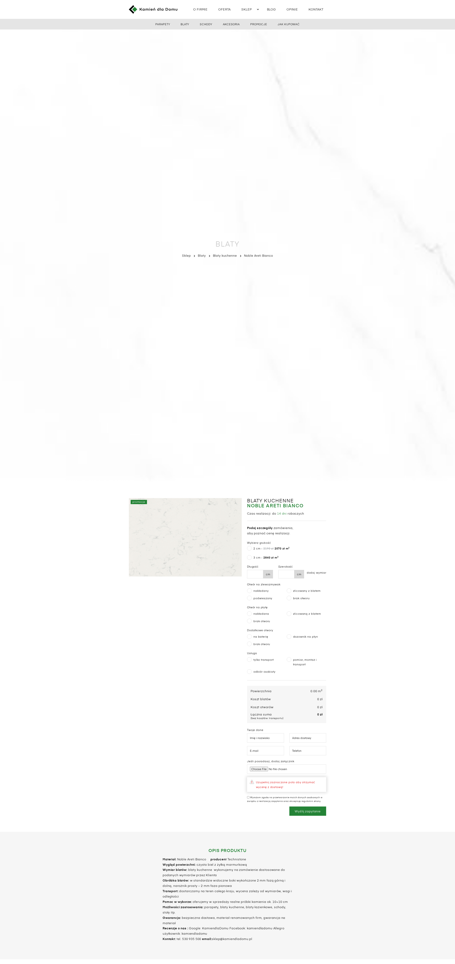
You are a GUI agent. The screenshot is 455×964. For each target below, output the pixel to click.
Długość (253, 566)
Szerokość (285, 566)
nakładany (261, 590)
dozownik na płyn (305, 636)
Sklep (246, 9)
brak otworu (301, 598)
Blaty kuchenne (225, 255)
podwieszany (262, 598)
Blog (271, 9)
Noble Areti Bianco (258, 255)
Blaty (185, 24)
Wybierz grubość (259, 542)
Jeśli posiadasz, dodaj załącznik (270, 761)
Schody (206, 24)
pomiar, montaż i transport (305, 662)
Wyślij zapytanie (308, 811)
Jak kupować (288, 24)
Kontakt (316, 9)
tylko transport (263, 659)
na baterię (260, 636)
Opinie (292, 9)
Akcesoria (231, 24)
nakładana (261, 613)
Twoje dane (255, 730)
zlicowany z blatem (307, 590)
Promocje (258, 24)
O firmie (200, 9)
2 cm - (271, 548)
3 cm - (265, 557)
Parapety (162, 24)
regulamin (307, 801)
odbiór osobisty (264, 671)
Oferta (224, 9)
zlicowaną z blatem (307, 613)
